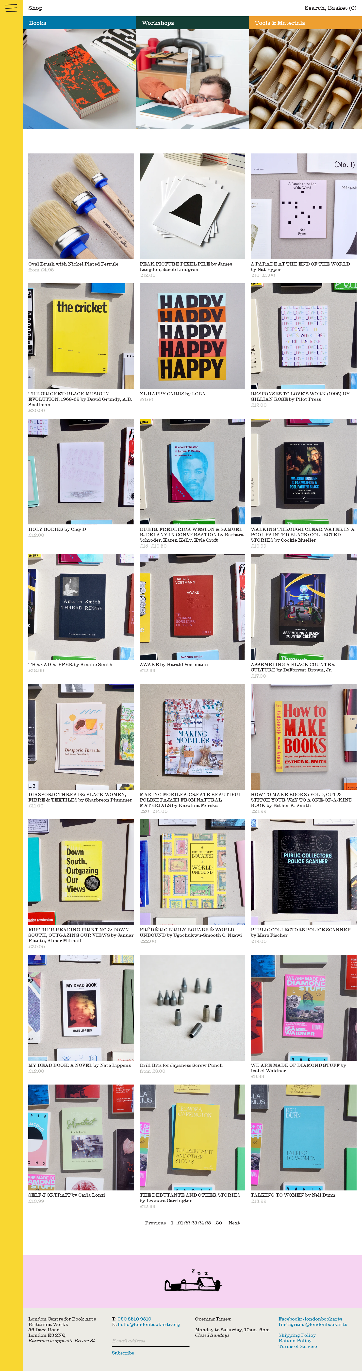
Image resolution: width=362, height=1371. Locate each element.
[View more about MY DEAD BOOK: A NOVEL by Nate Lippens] (81, 1008)
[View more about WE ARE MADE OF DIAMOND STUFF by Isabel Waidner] (304, 1008)
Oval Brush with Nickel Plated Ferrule (73, 263)
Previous (155, 1222)
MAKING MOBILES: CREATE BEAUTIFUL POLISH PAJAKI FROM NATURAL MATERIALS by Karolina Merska (190, 800)
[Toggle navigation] (11, 8)
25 (208, 1222)
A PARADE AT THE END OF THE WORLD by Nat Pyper (300, 266)
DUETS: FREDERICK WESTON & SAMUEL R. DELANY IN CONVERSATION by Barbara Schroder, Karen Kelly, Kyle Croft (192, 534)
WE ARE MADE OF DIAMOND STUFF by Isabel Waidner (298, 1067)
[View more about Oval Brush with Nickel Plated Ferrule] (81, 206)
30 (219, 1222)
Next (234, 1222)
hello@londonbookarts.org (149, 1324)
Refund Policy (295, 1340)
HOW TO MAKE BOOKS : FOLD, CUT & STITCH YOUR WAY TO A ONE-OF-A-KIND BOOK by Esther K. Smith (301, 800)
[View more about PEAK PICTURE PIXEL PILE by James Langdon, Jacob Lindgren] (193, 206)
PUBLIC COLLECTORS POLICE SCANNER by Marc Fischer (301, 932)
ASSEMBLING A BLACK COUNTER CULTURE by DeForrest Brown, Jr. (293, 667)
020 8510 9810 (134, 1318)
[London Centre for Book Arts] (192, 1281)
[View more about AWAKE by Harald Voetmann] (193, 607)
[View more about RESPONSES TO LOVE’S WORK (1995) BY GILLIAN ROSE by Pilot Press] (304, 336)
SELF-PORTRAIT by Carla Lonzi (66, 1194)
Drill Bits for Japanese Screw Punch (181, 1065)
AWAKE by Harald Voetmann (174, 664)
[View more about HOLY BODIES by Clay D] (81, 472)
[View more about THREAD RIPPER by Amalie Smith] (81, 607)
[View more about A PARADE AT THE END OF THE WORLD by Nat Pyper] (304, 206)
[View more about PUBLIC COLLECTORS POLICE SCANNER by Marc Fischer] (304, 872)
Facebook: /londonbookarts (310, 1318)
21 (180, 1222)
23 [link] (194, 1222)
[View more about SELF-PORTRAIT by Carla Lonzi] (81, 1137)
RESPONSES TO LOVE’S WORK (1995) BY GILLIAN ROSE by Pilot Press (300, 396)
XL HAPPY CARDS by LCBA (173, 393)
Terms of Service (298, 1345)
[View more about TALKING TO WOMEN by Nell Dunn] (304, 1137)
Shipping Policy (297, 1335)
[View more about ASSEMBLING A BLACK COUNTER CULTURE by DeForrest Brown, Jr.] (304, 607)
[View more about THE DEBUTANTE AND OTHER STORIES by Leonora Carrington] (193, 1137)
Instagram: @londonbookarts (313, 1324)
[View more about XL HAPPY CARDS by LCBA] (193, 336)
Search (315, 7)
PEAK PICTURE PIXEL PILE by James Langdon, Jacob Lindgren (186, 266)
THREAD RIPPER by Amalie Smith (70, 664)
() (342, 7)
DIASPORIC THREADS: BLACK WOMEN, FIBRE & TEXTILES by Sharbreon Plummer (80, 797)
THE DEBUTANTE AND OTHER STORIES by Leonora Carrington (190, 1197)
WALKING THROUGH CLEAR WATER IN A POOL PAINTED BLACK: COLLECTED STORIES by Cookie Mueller (303, 534)
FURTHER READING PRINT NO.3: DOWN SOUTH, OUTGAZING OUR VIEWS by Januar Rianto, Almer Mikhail (81, 935)
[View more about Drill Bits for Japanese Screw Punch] (193, 1008)
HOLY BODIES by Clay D (57, 529)
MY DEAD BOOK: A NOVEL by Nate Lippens (79, 1065)
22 (187, 1222)
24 (201, 1222)
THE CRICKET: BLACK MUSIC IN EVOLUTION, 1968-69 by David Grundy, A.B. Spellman (80, 399)
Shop (35, 7)
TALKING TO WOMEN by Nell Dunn (293, 1194)
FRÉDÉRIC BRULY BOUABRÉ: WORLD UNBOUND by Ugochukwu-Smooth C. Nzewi (191, 932)
